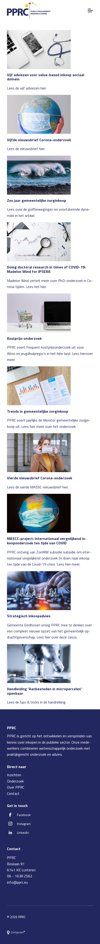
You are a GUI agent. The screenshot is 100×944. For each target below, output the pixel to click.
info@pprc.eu (17, 882)
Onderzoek (15, 781)
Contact (13, 793)
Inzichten (14, 775)
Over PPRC (15, 787)
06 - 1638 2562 (19, 876)
